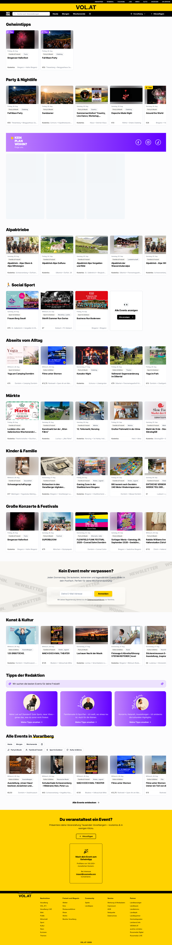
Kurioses (43, 932)
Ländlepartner (135, 916)
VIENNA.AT (134, 926)
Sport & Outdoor (56, 750)
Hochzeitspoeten (136, 919)
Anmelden (103, 593)
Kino (64, 906)
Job (130, 2)
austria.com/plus (136, 929)
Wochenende (79, 14)
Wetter (65, 903)
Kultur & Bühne (76, 750)
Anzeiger (154, 2)
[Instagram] (148, 142)
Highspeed (99, 2)
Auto (145, 2)
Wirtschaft (44, 919)
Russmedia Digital (136, 932)
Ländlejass (89, 906)
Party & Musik (16, 750)
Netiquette (111, 912)
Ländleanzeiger (135, 903)
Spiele (87, 903)
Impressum (112, 906)
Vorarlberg (138, 14)
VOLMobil (121, 2)
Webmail (110, 2)
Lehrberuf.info (135, 922)
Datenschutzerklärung (95, 600)
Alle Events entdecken (84, 802)
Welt (41, 912)
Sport (42, 922)
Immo (137, 2)
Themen (43, 936)
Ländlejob (133, 912)
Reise (65, 912)
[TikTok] (158, 142)
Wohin (65, 916)
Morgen (65, 14)
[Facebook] (138, 142)
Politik (42, 916)
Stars (42, 929)
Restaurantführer (69, 909)
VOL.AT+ (43, 906)
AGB (109, 909)
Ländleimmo (134, 909)
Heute (55, 14)
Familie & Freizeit (35, 750)
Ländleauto (134, 906)
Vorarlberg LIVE (46, 909)
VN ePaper (166, 2)
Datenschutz (112, 916)
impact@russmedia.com (86, 874)
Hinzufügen (159, 14)
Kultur (42, 926)
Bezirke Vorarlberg (69, 919)
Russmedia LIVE (136, 936)
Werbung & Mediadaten (116, 903)
